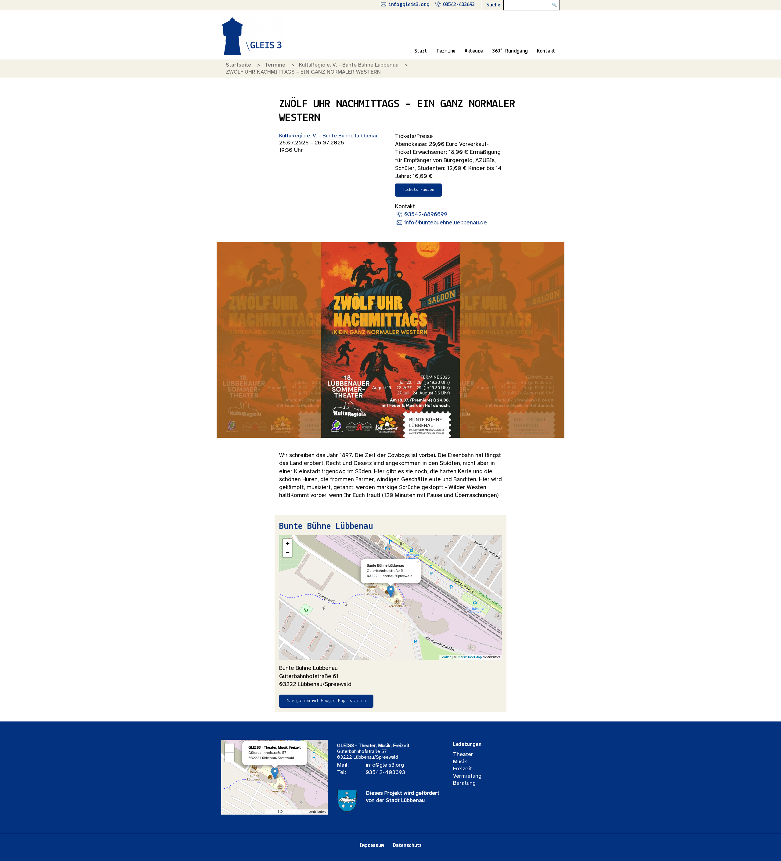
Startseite (238, 65)
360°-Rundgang (510, 51)
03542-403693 (459, 5)
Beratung (464, 783)
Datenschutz (407, 845)
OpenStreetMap (470, 657)
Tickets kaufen (418, 189)
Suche (493, 5)
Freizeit (462, 769)
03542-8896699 (425, 215)
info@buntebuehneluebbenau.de (445, 223)
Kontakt (546, 51)
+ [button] (288, 543)
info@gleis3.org (409, 5)
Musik (460, 762)
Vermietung (467, 776)
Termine (445, 51)
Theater (463, 754)
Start (420, 51)
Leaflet (446, 657)
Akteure (474, 51)
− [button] (288, 552)
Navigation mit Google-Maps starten (326, 701)
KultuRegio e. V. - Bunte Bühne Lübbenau (348, 65)
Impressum (371, 845)
